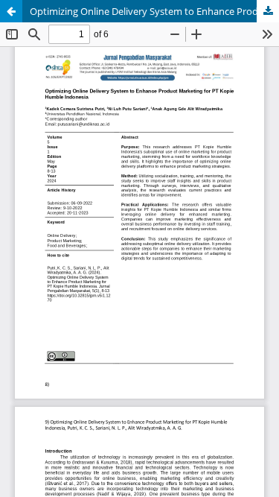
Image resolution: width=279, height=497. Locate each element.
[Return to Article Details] (11, 11)
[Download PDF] (268, 11)
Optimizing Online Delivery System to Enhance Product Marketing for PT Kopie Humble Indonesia (154, 11)
